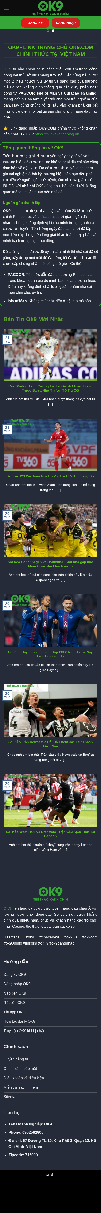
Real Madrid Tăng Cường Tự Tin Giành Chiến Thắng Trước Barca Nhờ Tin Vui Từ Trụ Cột (50, 388)
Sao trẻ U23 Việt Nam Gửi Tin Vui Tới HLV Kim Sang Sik (50, 476)
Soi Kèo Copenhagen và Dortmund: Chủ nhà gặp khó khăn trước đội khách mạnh (50, 564)
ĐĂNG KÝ (35, 23)
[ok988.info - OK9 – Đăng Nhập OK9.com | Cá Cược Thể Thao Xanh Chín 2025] (50, 8)
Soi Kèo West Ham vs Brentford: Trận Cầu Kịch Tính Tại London (50, 834)
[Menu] (6, 8)
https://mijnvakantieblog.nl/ (57, 134)
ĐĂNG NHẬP (66, 23)
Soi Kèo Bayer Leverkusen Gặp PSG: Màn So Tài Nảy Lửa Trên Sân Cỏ (50, 654)
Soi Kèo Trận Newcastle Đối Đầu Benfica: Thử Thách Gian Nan (50, 744)
